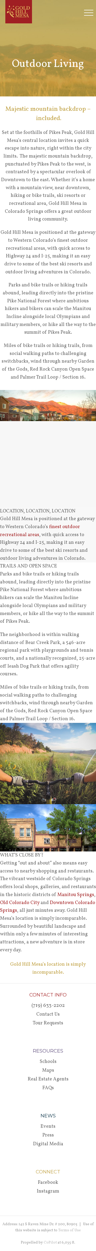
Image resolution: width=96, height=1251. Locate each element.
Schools (48, 1061)
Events (48, 1126)
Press (48, 1135)
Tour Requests (48, 1023)
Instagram (48, 1191)
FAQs (48, 1088)
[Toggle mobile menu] (90, 12)
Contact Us (48, 1014)
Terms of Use (69, 1230)
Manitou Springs (75, 895)
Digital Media (48, 1144)
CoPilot (50, 1242)
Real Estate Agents (48, 1079)
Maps (48, 1070)
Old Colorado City (19, 903)
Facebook (48, 1182)
